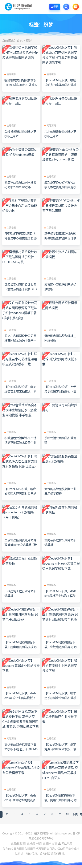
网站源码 (51, 126)
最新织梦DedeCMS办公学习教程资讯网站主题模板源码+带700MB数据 (60, 187)
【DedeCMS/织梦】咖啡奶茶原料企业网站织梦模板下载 (60, 698)
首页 (20, 40)
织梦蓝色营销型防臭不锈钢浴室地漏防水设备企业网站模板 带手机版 (20, 443)
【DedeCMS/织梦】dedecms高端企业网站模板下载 (20, 698)
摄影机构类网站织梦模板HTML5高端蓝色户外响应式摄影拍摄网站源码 (20, 85)
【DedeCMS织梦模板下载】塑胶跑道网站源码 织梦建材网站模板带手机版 (60, 647)
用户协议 (51, 843)
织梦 (29, 40)
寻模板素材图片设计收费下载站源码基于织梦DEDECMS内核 (20, 289)
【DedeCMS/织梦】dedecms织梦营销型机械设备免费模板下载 (20, 800)
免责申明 (35, 843)
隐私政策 (19, 843)
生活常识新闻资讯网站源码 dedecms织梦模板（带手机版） (20, 545)
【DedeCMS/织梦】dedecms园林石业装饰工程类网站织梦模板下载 (60, 596)
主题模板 (11, 74)
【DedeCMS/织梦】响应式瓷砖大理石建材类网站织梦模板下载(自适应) (20, 494)
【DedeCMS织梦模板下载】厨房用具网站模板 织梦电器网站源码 (20, 647)
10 (67, 814)
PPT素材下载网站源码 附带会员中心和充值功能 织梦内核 (20, 238)
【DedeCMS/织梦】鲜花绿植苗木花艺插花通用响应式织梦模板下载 (20, 392)
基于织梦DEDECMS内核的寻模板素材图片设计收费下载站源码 (60, 238)
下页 (75, 814)
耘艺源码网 (41, 833)
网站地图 (66, 843)
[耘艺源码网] (18, 7)
